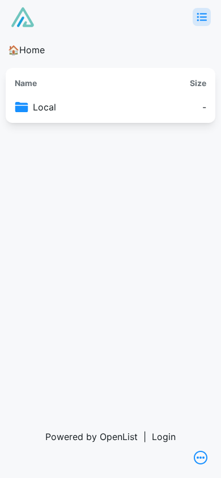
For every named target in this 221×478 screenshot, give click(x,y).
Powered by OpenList (91, 436)
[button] (202, 17)
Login (164, 436)
